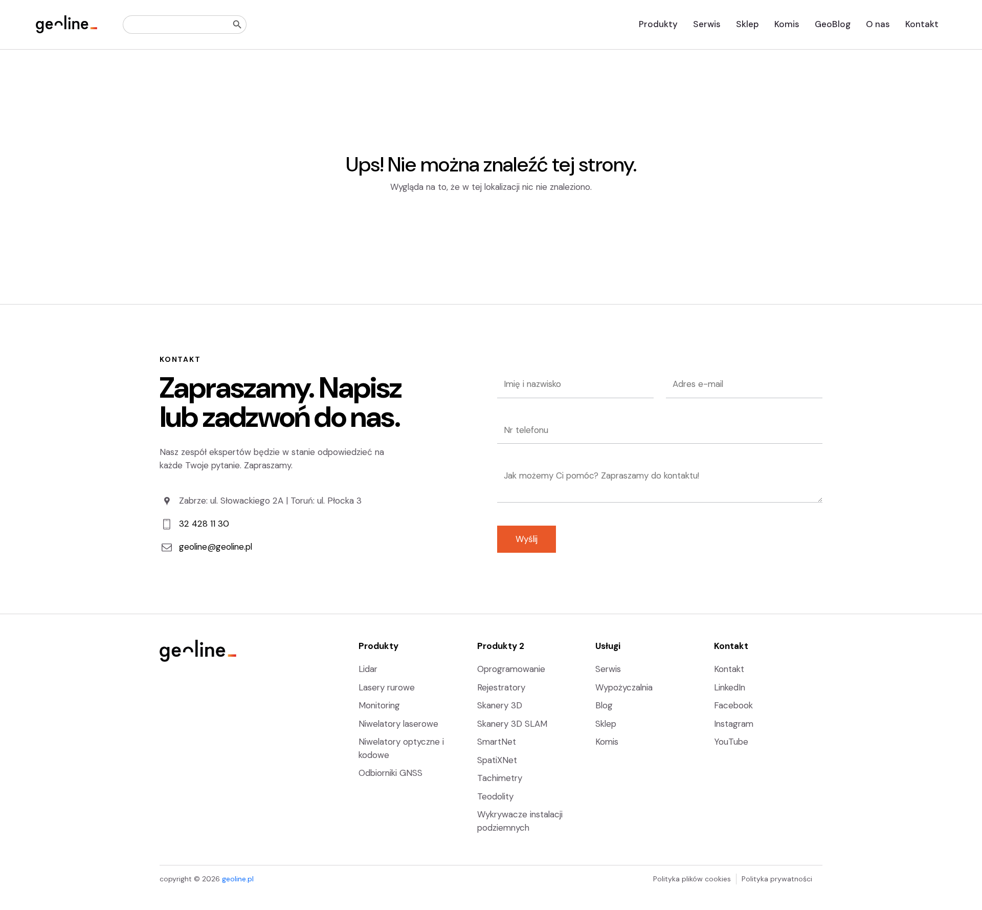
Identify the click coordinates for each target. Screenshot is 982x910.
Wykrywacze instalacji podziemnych (520, 821)
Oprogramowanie (511, 669)
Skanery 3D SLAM (512, 723)
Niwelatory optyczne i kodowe (401, 748)
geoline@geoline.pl (215, 546)
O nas (878, 24)
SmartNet (496, 741)
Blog (604, 705)
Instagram (733, 723)
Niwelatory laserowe (398, 723)
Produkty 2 (500, 646)
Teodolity (495, 796)
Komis (786, 24)
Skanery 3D (499, 705)
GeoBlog (833, 24)
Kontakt (922, 24)
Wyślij (527, 539)
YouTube (731, 741)
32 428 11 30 (204, 523)
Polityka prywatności (777, 878)
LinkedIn (729, 687)
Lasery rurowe (387, 687)
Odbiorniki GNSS (390, 772)
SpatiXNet (497, 760)
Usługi (607, 646)
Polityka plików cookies (692, 878)
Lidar (368, 669)
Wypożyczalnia (624, 687)
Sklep (747, 24)
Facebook (733, 705)
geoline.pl (238, 878)
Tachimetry (499, 778)
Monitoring (379, 705)
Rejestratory (501, 687)
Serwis (707, 24)
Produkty (658, 24)
